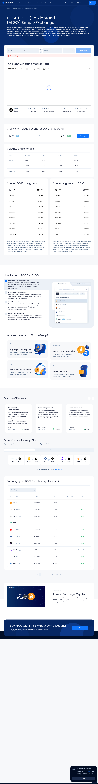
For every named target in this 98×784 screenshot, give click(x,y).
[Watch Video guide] (26, 596)
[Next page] (60, 574)
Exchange (80, 628)
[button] (26, 284)
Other (79, 450)
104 (57, 574)
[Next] (93, 398)
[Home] (9, 3)
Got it (83, 778)
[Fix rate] (41, 49)
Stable (49, 450)
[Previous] (89, 398)
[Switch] (41, 52)
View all (57, 469)
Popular (19, 450)
